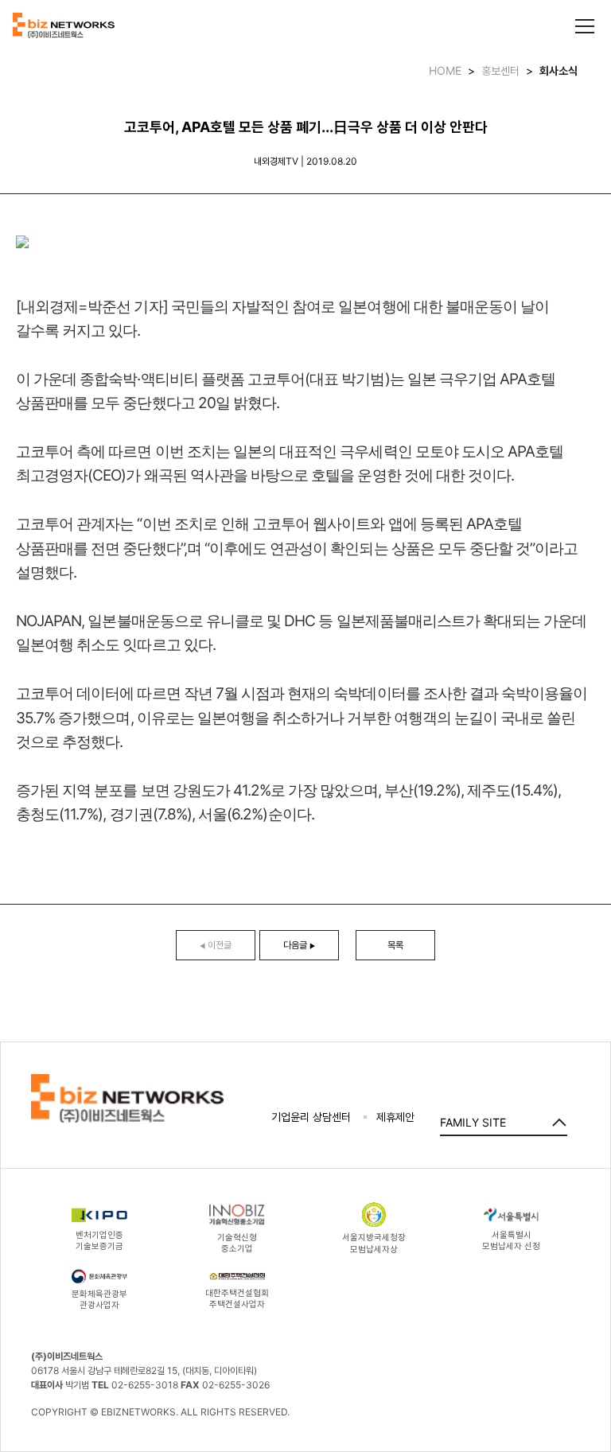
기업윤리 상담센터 (311, 1117)
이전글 (216, 945)
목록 (395, 945)
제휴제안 (395, 1117)
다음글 (299, 945)
